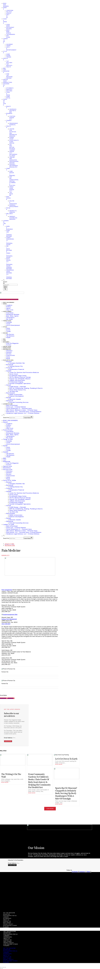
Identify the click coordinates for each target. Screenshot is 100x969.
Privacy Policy (12, 902)
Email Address (8, 738)
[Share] (3, 967)
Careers (8, 884)
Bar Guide (9, 319)
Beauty (8, 361)
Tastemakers (10, 34)
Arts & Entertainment (13, 325)
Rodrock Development (16, 396)
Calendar (9, 44)
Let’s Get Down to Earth (66, 758)
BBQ (4, 68)
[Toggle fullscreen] (2, 967)
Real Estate (8, 197)
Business (9, 364)
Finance (8, 368)
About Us (9, 891)
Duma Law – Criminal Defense (16, 407)
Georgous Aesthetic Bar (12, 111)
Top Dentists (10, 336)
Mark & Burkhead (12, 405)
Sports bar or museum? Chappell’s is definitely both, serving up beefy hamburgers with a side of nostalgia (66, 793)
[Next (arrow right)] (2, 968)
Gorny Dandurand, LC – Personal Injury (19, 408)
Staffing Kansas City (12, 118)
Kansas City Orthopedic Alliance (19, 379)
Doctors (9, 90)
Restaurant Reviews (12, 314)
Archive (8, 78)
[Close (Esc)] (5, 967)
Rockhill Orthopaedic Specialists (13, 166)
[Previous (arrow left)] (0, 968)
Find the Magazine (12, 343)
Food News (9, 313)
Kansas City (5, 555)
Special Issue (7, 346)
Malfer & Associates (15, 394)
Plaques (8, 909)
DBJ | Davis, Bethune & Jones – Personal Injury (21, 410)
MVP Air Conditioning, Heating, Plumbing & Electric (14, 181)
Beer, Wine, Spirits (8, 32)
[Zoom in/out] (0, 967)
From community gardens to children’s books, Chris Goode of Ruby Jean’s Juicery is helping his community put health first (39, 781)
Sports (8, 13)
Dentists (9, 89)
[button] (1, 0)
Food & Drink (7, 311)
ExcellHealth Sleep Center (17, 375)
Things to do (7, 320)
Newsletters (7, 82)
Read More (4, 782)
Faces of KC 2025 (8, 360)
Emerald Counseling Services (13, 218)
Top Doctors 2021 (10, 545)
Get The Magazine (15, 874)
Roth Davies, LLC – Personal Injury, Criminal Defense (23, 411)
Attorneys (9, 88)
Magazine (6, 342)
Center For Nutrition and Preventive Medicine (24, 372)
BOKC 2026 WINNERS (8, 302)
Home (8, 54)
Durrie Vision (13, 374)
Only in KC (9, 310)
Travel (8, 45)
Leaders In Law (7, 404)
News (4, 303)
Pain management (7, 589)
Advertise (9, 877)
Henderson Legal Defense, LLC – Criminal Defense (22, 413)
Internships (10, 888)
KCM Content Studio (16, 905)
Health (8, 67)
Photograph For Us (15, 881)
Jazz (4, 69)
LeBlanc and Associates (17, 380)
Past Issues (10, 898)
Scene (8, 55)
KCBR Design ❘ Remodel (17, 386)
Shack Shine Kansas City (17, 390)
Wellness (9, 401)
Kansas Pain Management (9, 619)
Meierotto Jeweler (15, 399)
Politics (9, 11)
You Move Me (11, 194)
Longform (9, 10)
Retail (8, 98)
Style (4, 326)
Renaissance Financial (16, 369)
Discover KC (6, 349)
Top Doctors (10, 334)
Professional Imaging (16, 382)
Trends (8, 57)
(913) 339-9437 (6, 624)
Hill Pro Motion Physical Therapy (12, 147)
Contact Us (10, 895)
